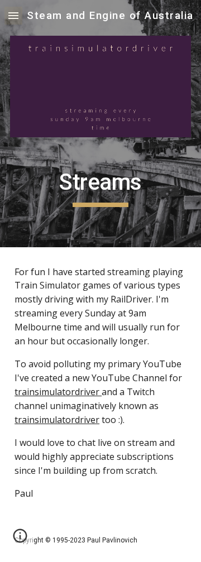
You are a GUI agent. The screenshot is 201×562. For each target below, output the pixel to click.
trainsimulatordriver (58, 392)
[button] (13, 15)
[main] (100, 187)
